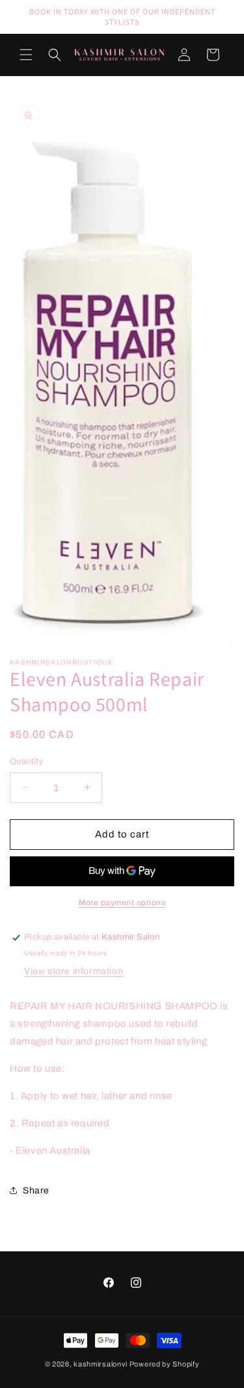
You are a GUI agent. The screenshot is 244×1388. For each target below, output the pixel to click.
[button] (26, 54)
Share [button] (36, 1190)
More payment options (122, 902)
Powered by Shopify (164, 1364)
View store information (73, 971)
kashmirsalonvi (101, 1364)
